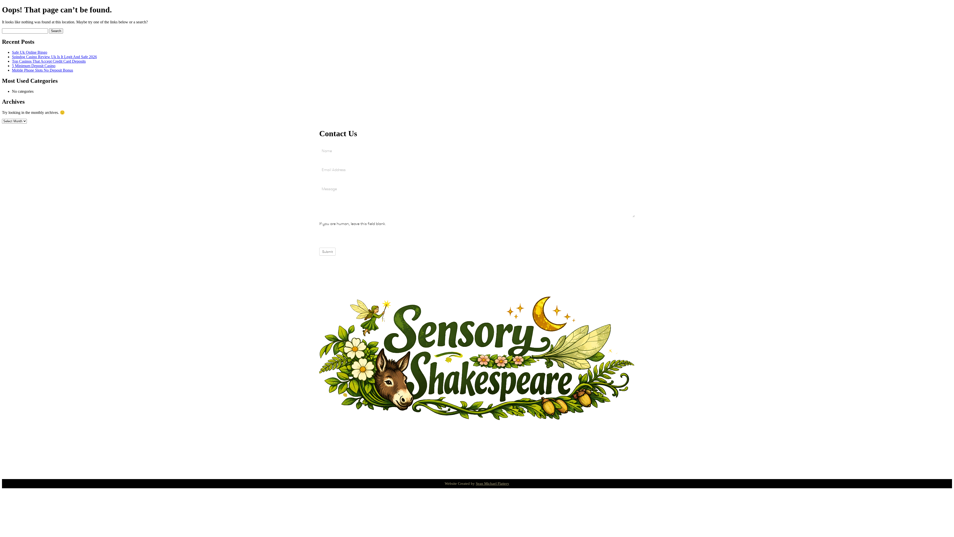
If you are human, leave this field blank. (352, 223)
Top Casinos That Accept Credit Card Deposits (49, 61)
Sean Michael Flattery (492, 484)
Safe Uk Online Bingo (29, 52)
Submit (327, 251)
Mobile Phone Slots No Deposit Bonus (42, 70)
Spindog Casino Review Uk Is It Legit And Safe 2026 (54, 57)
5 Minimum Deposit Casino (33, 66)
